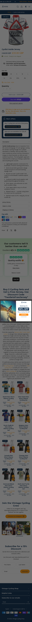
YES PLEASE (23, 314)
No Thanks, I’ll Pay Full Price (24, 316)
